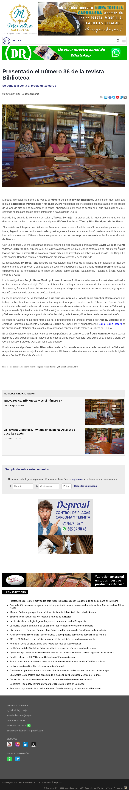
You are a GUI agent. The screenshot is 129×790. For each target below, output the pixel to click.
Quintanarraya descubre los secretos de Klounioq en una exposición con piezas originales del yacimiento (62, 652)
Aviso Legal (7, 782)
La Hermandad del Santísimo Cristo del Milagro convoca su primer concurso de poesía (53, 648)
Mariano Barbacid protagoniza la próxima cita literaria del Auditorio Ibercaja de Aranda (53, 612)
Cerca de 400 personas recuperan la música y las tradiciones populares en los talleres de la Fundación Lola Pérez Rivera (67, 606)
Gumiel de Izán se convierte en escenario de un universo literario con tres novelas (51, 679)
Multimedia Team (104, 788)
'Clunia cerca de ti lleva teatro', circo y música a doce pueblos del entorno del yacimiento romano (58, 634)
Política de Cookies (42, 782)
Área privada (57, 782)
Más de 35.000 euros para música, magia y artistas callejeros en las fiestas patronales (53, 639)
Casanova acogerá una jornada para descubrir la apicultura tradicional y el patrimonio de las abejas (59, 670)
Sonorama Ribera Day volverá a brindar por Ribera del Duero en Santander (47, 683)
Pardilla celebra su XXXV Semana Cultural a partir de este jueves (42, 657)
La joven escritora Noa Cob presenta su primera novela (37, 666)
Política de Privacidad (23, 782)
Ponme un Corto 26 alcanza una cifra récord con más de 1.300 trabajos (45, 643)
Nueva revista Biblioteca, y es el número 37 (33, 400)
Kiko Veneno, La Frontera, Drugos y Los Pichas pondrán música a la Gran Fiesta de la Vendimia (58, 630)
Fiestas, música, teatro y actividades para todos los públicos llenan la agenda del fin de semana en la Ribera (64, 600)
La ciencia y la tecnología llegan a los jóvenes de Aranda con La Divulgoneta (48, 621)
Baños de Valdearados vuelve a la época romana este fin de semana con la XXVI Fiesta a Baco (57, 661)
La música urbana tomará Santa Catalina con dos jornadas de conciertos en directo (51, 625)
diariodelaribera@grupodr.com (28, 730)
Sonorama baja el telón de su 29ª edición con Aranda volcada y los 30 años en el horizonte (55, 688)
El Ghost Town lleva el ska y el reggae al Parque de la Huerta (40, 616)
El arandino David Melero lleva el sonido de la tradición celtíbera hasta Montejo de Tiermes (55, 674)
